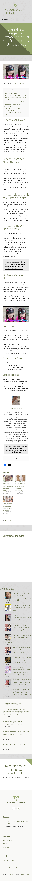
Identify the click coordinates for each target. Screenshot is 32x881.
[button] (29, 19)
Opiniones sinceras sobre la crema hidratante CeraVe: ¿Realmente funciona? (21, 650)
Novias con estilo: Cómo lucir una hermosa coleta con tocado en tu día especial (7, 506)
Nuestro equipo (7, 840)
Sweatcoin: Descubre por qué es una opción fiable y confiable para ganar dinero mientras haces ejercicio (16, 711)
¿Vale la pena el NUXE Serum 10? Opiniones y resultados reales (22, 608)
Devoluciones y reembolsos (11, 867)
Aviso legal (6, 864)
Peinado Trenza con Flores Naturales (15, 95)
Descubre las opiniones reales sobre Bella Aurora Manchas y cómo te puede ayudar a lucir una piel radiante (16, 734)
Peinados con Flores (10, 93)
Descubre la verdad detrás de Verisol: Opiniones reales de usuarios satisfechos (22, 682)
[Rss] (16, 458)
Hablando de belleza (12, 11)
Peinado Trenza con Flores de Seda (15, 102)
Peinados (8, 520)
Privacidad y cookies (9, 860)
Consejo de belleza (12, 110)
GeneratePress (24, 875)
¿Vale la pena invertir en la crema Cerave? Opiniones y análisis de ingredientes (21, 628)
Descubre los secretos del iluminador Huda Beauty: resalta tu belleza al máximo (22, 692)
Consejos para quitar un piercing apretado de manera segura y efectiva (22, 618)
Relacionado (10, 115)
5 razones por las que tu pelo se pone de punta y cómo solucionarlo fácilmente (22, 660)
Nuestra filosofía (8, 843)
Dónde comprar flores (13, 108)
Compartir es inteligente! (13, 112)
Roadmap (6, 847)
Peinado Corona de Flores (12, 104)
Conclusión (7, 106)
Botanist (10, 875)
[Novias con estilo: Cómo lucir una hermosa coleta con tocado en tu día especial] (8, 499)
